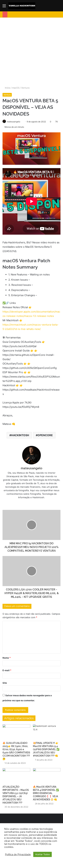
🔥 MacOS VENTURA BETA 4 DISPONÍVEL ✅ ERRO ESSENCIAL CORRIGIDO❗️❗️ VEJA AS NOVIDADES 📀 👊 (46, 793)
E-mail (7, 670)
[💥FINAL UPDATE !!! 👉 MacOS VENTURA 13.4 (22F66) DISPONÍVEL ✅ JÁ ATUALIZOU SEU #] (47, 732)
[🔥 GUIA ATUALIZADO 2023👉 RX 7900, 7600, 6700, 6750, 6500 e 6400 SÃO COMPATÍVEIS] (16, 732)
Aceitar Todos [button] (42, 854)
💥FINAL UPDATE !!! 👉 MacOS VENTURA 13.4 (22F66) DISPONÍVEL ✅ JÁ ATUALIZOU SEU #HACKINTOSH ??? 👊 (46, 749)
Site (5, 683)
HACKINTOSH (20, 435)
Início (7, 87)
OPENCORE (45, 435)
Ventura (25, 87)
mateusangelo (31, 468)
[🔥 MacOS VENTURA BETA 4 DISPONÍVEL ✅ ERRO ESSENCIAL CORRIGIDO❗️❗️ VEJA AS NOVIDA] (47, 776)
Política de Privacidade (18, 854)
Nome (7, 657)
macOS (15, 87)
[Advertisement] (31, 50)
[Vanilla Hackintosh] (21, 5)
